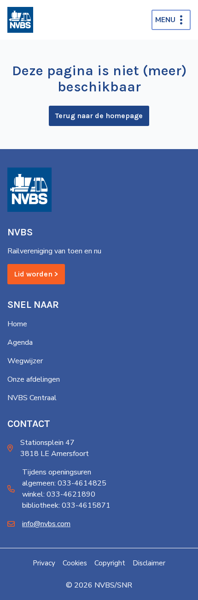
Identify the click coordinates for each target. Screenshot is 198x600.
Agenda (20, 342)
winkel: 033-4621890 (58, 494)
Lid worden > (36, 274)
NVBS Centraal (32, 398)
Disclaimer (149, 563)
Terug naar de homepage (99, 115)
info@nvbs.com (46, 524)
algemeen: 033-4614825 (64, 483)
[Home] (20, 20)
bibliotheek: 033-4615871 (66, 505)
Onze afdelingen (33, 379)
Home (17, 324)
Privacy (44, 563)
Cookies (75, 563)
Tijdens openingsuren (56, 472)
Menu (165, 19)
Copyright (109, 563)
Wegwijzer (25, 361)
